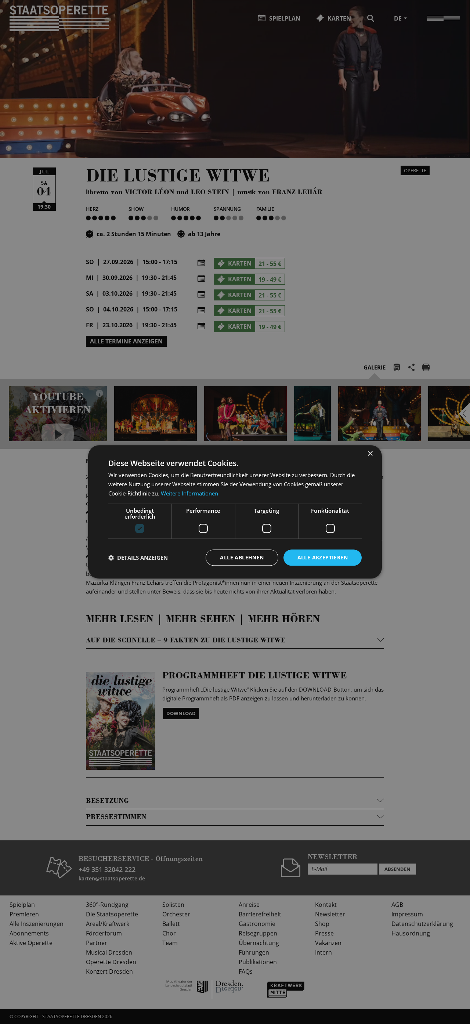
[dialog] (235, 512)
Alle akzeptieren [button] (322, 557)
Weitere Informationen (189, 493)
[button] (138, 557)
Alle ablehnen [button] (242, 557)
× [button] (370, 454)
